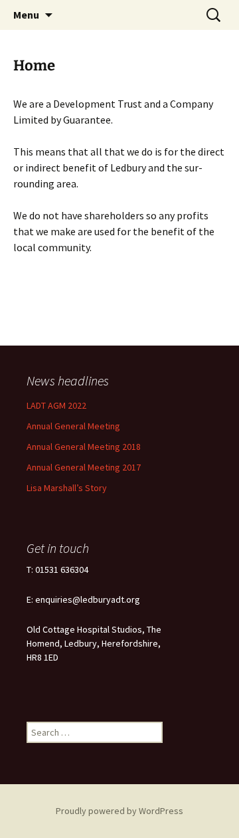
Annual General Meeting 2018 (84, 447)
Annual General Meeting (73, 426)
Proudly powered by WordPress (119, 811)
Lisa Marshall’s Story (67, 488)
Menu (26, 14)
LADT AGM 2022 (56, 405)
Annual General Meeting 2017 (84, 467)
